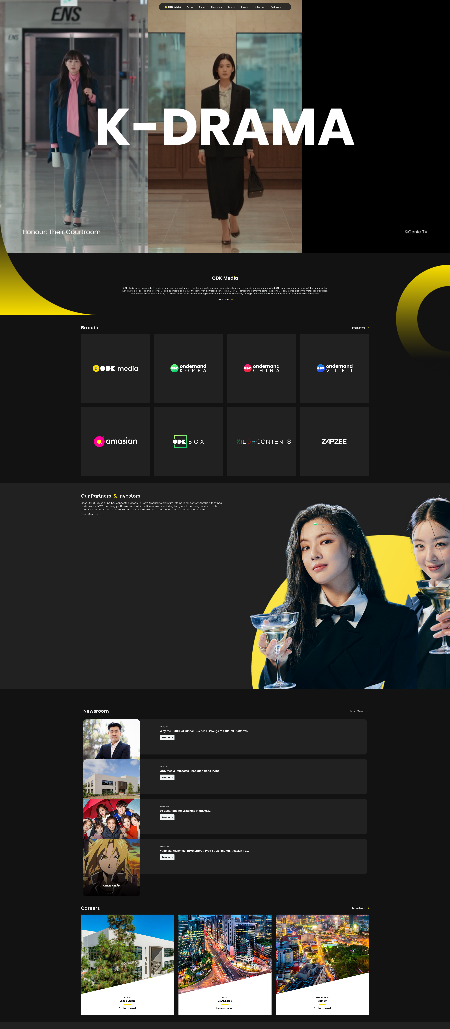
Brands (202, 7)
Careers (231, 7)
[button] (276, 7)
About (190, 7)
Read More (167, 737)
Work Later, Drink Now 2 (327, 524)
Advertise (259, 7)
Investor (245, 7)
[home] (172, 7)
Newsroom (216, 7)
